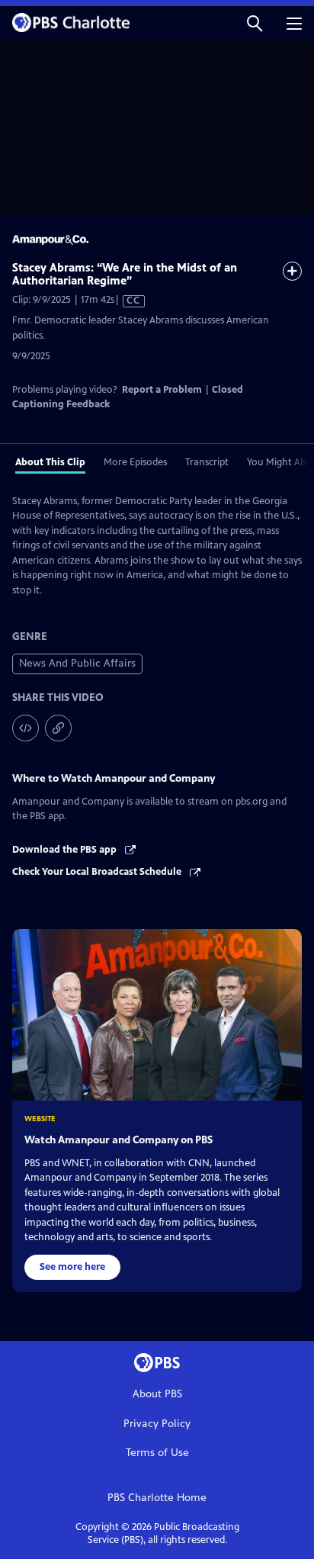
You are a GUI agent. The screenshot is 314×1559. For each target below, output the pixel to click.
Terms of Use (157, 1452)
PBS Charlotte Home (157, 1497)
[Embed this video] (25, 728)
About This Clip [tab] (50, 462)
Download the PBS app (65, 850)
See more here (72, 1267)
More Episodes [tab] (135, 462)
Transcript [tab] (207, 462)
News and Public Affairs (77, 663)
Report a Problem (162, 390)
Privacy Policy (157, 1423)
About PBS (157, 1393)
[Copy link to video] (58, 728)
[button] (254, 22)
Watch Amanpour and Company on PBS (118, 1139)
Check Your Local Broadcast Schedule (98, 872)
